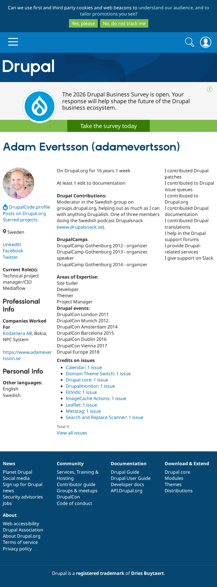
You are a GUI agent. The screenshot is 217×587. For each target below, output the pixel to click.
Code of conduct (74, 503)
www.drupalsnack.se (80, 227)
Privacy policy (17, 549)
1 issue (94, 367)
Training (85, 472)
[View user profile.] (18, 183)
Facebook (13, 251)
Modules (174, 478)
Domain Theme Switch (90, 373)
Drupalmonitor (82, 386)
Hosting (65, 478)
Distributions (179, 490)
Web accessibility (21, 523)
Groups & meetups (77, 490)
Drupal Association (23, 530)
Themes (173, 484)
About (10, 515)
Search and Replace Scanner (96, 417)
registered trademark (100, 573)
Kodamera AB (17, 333)
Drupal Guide (125, 472)
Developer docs (127, 484)
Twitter (10, 257)
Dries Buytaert (147, 573)
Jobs (7, 503)
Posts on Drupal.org (24, 213)
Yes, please (83, 23)
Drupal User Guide (131, 478)
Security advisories (23, 497)
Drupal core (78, 380)
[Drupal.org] (63, 67)
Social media (16, 478)
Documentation (129, 463)
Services (65, 472)
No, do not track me (124, 23)
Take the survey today (108, 126)
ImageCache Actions (87, 398)
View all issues (72, 433)
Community (70, 463)
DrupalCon (68, 497)
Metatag (75, 411)
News (9, 463)
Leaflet (73, 405)
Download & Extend (187, 463)
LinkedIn (12, 244)
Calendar (75, 367)
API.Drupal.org (126, 490)
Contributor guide (76, 484)
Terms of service (20, 542)
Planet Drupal (17, 472)
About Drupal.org (21, 536)
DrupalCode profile (29, 207)
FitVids (73, 392)
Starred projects (20, 220)
